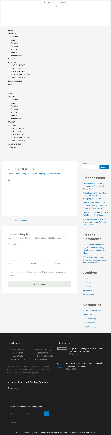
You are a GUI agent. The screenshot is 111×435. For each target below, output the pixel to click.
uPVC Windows (89, 327)
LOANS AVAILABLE (15, 81)
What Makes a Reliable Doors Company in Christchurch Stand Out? (95, 186)
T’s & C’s (14, 43)
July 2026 (87, 282)
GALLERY (11, 59)
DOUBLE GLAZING (18, 71)
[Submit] (46, 413)
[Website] (62, 264)
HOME (10, 30)
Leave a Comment (15, 173)
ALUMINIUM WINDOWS (20, 75)
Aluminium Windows (92, 310)
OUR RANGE (12, 62)
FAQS (13, 40)
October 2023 (88, 291)
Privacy (14, 52)
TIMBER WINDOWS (19, 78)
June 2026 (87, 286)
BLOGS (14, 49)
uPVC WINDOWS (18, 65)
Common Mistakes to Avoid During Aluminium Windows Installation (95, 222)
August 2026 (88, 278)
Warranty (14, 46)
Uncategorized (89, 323)
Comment (12, 244)
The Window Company (92, 245)
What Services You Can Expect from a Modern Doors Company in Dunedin (95, 196)
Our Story (14, 37)
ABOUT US (12, 34)
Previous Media (19, 221)
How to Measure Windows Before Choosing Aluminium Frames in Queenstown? (95, 205)
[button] (55, 90)
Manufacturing (89, 318)
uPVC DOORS (16, 68)
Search (86, 163)
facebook (13, 422)
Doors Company (89, 314)
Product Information (18, 56)
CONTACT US (13, 84)
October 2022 (88, 295)
